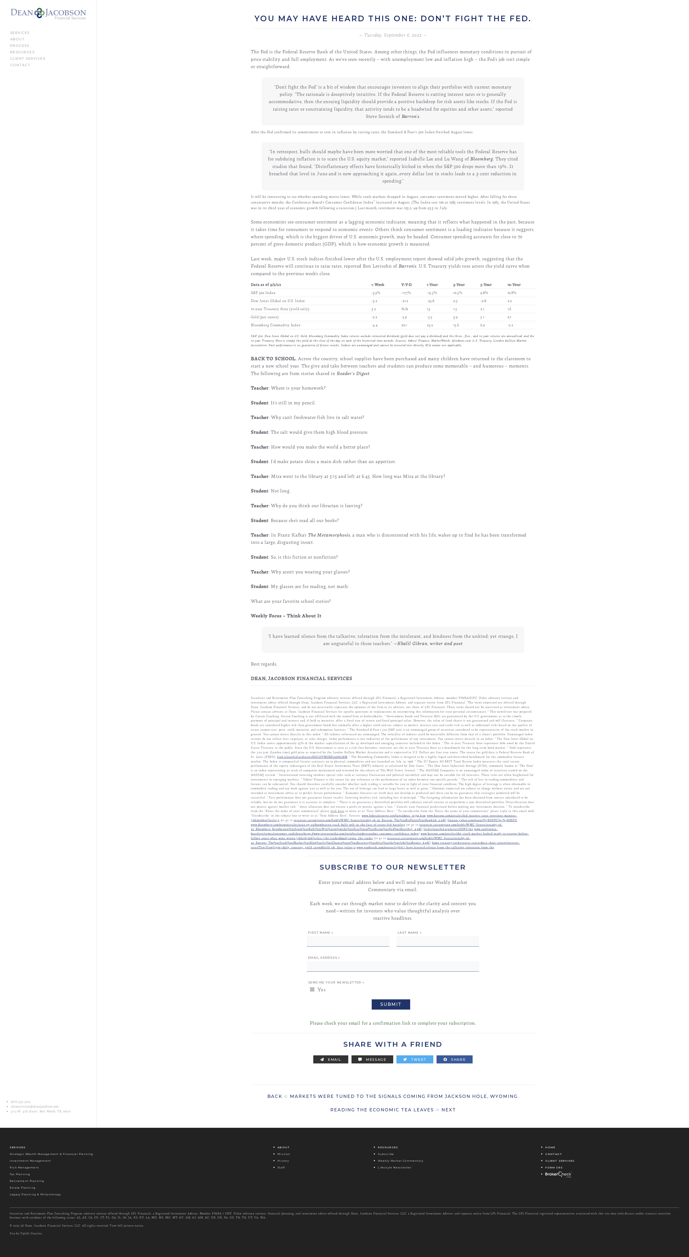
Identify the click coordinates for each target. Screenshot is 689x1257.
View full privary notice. (127, 1225)
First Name (320, 933)
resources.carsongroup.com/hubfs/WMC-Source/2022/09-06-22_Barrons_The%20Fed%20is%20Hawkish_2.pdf (369, 820)
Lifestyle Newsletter (395, 1167)
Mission (283, 1154)
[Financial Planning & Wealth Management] (48, 13)
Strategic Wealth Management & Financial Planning (51, 1154)
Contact (20, 64)
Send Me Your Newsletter (336, 983)
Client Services (27, 58)
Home (550, 1147)
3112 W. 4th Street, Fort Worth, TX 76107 (41, 1111)
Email (333, 1060)
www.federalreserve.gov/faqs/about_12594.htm (394, 815)
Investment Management (30, 1160)
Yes (321, 989)
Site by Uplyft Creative (26, 1233)
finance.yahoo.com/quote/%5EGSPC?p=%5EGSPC (482, 820)
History (283, 1160)
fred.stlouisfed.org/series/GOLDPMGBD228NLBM (312, 757)
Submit (391, 1004)
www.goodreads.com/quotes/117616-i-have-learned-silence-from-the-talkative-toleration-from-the (425, 847)
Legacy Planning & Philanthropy (35, 1194)
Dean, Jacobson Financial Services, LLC (52, 1225)
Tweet (418, 1060)
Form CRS (554, 1167)
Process (19, 45)
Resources (22, 51)
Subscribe (386, 1154)
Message (375, 1060)
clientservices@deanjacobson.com (35, 1106)
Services (20, 32)
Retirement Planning (27, 1180)
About (17, 38)
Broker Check (558, 1174)
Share (458, 1060)
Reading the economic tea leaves (393, 1109)
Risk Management (24, 1167)
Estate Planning (23, 1187)
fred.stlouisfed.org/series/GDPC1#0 (448, 829)
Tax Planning (20, 1174)
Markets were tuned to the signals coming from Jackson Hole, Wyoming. (393, 1096)
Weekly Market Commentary (400, 1160)
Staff (281, 1167)
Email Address (324, 958)
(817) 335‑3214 (21, 1102)
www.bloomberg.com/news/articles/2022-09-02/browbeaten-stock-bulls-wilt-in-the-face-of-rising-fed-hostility (328, 824)
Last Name (409, 933)
